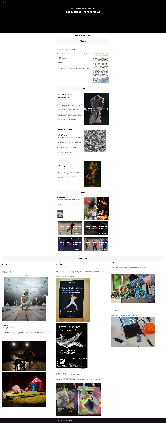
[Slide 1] (99, 84)
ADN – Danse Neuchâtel (141, 267)
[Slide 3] (101, 84)
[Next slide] (107, 67)
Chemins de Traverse (65, 149)
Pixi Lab (68, 374)
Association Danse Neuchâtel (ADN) (63, 203)
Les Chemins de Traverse (121, 267)
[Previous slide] (93, 67)
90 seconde (12, 339)
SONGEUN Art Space (83, 64)
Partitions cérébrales (130, 272)
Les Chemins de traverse (128, 311)
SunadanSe (71, 64)
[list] (100, 67)
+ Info (58, 121)
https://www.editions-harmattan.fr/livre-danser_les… (65, 276)
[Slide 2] (100, 84)
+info (90, 36)
